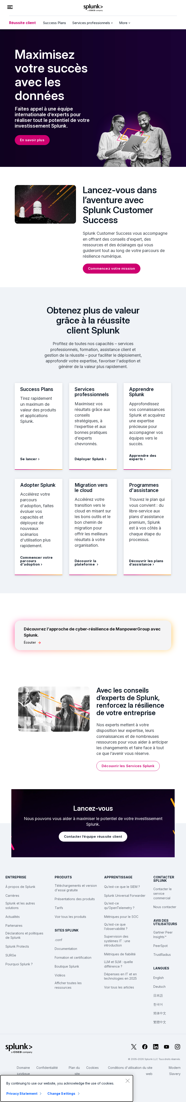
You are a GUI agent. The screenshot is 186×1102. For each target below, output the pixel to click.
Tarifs (59, 908)
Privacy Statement (21, 1093)
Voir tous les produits (70, 917)
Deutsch (159, 986)
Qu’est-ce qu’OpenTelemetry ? (119, 905)
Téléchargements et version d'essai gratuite (76, 888)
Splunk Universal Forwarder (124, 895)
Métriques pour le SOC (121, 917)
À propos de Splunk (20, 887)
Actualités (12, 917)
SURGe (10, 955)
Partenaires (13, 925)
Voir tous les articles (119, 987)
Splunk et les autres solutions (20, 905)
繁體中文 (159, 1022)
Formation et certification (73, 957)
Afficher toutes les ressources (68, 985)
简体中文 (159, 1013)
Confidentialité (47, 1068)
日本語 (158, 995)
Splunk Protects (17, 946)
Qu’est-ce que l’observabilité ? (115, 926)
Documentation (66, 949)
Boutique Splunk (67, 966)
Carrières (12, 895)
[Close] (127, 1080)
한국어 (158, 1004)
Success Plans (54, 23)
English (158, 978)
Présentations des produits (75, 899)
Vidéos (60, 975)
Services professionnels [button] (91, 23)
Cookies (92, 1068)
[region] (66, 1088)
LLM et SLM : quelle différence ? (118, 964)
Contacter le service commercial (162, 893)
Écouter (30, 642)
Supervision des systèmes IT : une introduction (117, 940)
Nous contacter (164, 907)
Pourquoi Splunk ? (19, 964)
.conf (58, 940)
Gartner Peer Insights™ (163, 934)
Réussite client (22, 22)
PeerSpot (160, 946)
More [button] (123, 23)
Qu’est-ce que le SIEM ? (122, 887)
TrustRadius (162, 954)
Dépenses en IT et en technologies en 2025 (120, 976)
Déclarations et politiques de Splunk (24, 935)
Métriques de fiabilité (120, 954)
